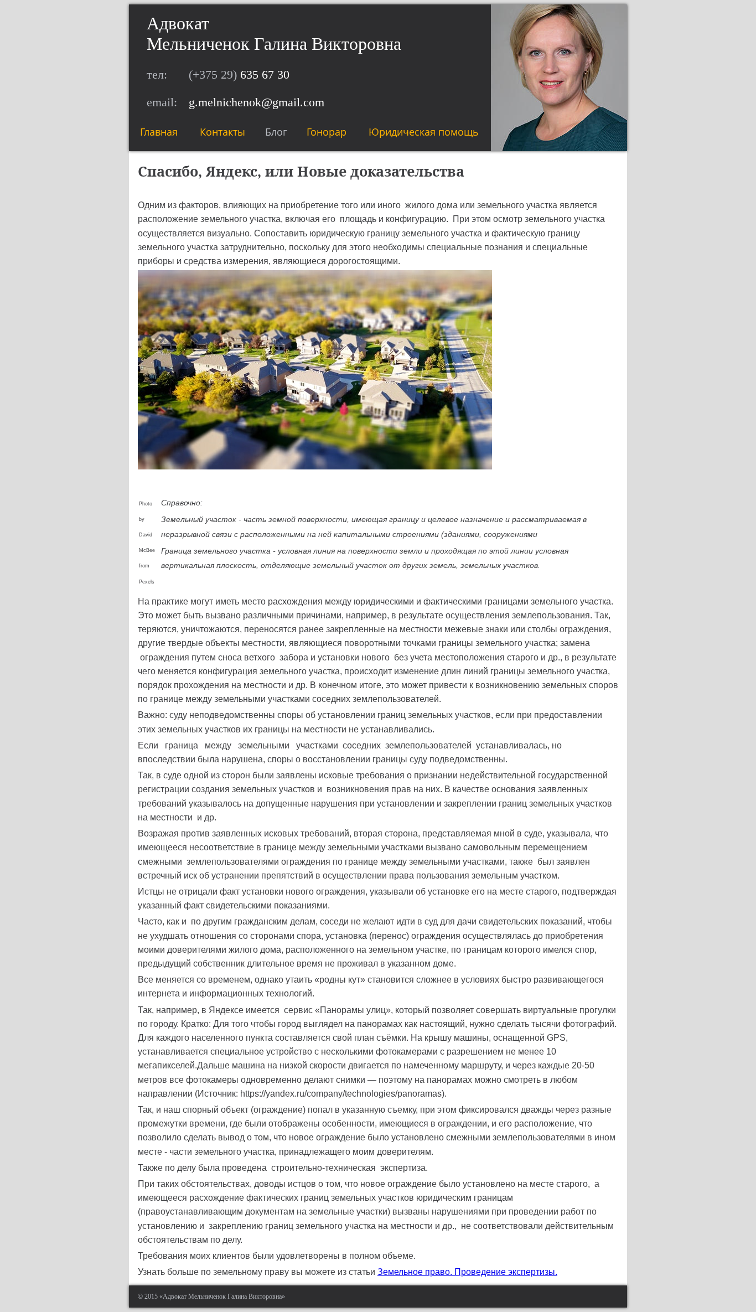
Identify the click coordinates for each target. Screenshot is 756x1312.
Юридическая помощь (424, 131)
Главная (159, 131)
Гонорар (326, 131)
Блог (276, 131)
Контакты (222, 131)
